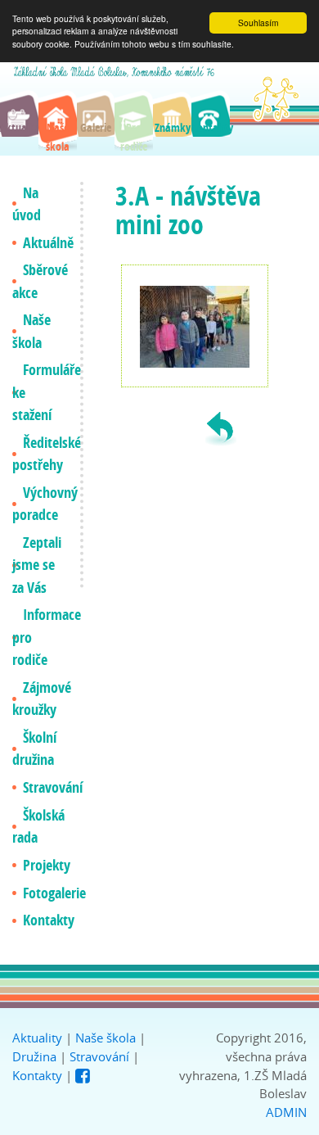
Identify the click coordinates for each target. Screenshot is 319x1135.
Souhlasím (258, 22)
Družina (34, 1056)
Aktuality (37, 1037)
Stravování (99, 1056)
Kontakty (37, 1075)
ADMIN (286, 1112)
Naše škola (105, 1037)
